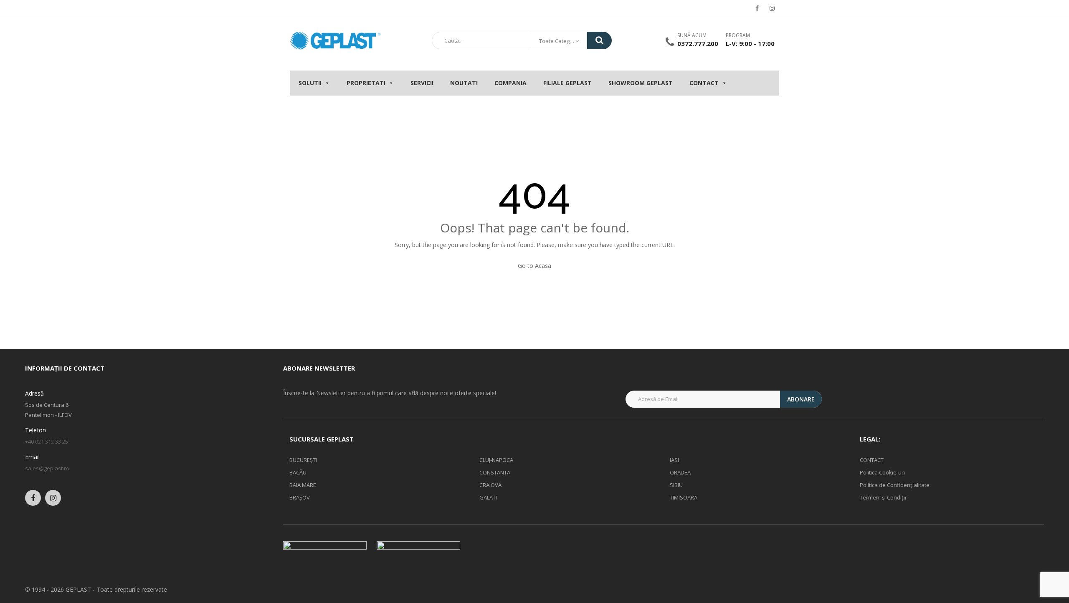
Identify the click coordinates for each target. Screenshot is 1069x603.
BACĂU (298, 472)
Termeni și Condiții (883, 497)
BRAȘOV (299, 497)
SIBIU (676, 485)
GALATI (488, 497)
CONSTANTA (494, 472)
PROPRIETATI (366, 83)
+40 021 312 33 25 (46, 441)
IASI (674, 460)
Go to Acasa (534, 266)
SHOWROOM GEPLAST (640, 83)
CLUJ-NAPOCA (496, 460)
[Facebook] (757, 8)
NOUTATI (464, 83)
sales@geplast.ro (47, 468)
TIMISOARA (683, 497)
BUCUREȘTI (303, 460)
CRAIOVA (490, 485)
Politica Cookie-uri (882, 472)
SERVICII (421, 83)
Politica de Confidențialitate (895, 485)
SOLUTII (310, 83)
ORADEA (680, 472)
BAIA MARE (302, 485)
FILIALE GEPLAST (567, 83)
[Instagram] (772, 8)
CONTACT (704, 83)
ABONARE (801, 399)
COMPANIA (510, 83)
